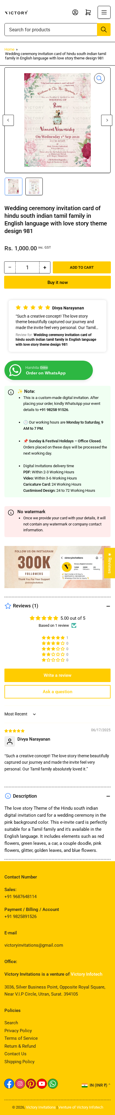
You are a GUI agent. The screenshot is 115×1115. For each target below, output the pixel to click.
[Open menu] (104, 12)
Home (9, 49)
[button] (57, 326)
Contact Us (15, 1053)
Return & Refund (20, 1046)
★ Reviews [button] (109, 562)
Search (11, 1022)
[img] (14, 730)
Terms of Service (21, 1038)
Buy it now (57, 282)
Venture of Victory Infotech (80, 1107)
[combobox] (57, 29)
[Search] (103, 29)
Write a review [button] (57, 675)
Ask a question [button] (57, 691)
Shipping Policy (19, 1061)
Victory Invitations (41, 1107)
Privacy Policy (18, 1030)
